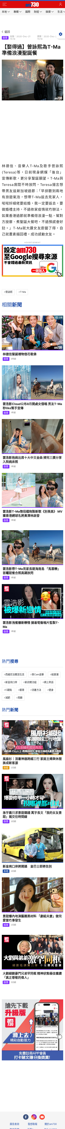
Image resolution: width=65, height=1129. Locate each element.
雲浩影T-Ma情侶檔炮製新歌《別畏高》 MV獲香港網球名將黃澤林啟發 (32, 513)
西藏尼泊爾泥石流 (14, 674)
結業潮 (54, 674)
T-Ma (23, 291)
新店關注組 (30, 682)
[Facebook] (26, 1117)
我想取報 (32, 1124)
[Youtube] (42, 1117)
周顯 (20, 697)
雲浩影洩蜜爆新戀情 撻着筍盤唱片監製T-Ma (31, 625)
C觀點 (8, 689)
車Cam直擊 (38, 674)
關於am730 (51, 1124)
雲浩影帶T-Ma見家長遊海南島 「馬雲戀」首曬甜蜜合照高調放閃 (31, 571)
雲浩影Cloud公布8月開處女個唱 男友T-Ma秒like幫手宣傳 (32, 406)
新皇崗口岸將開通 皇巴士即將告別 (27, 866)
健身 (51, 689)
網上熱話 (48, 682)
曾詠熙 (8, 291)
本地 (6, 871)
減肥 (7, 697)
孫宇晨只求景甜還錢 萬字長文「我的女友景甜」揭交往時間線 (32, 815)
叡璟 (22, 689)
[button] (4, 4)
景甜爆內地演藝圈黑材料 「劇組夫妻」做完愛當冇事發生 (32, 918)
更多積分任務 (51, 1094)
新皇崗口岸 (11, 682)
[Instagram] (34, 1117)
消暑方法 (36, 689)
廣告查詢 (14, 1124)
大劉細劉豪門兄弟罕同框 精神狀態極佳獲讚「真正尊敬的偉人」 (32, 975)
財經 (6, 767)
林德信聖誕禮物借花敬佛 (19, 354)
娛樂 (5, 37)
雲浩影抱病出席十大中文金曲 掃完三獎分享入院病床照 (32, 460)
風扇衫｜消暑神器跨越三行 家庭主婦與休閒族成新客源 (32, 761)
